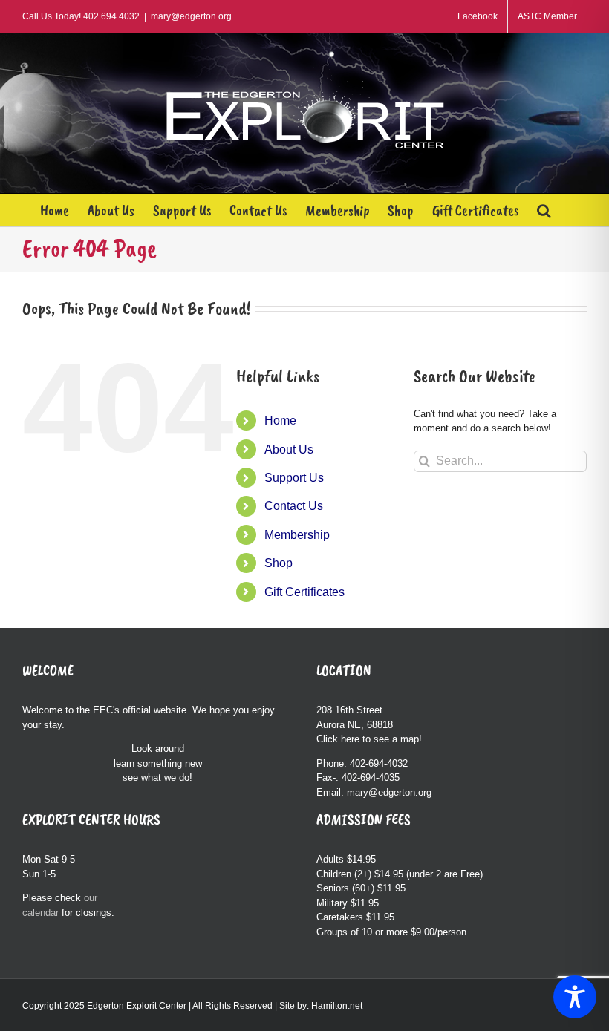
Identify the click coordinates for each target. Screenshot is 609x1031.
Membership (297, 534)
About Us (288, 449)
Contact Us (293, 506)
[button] (544, 210)
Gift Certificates (304, 592)
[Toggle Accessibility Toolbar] (575, 997)
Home (280, 420)
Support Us (294, 477)
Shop (278, 563)
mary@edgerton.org (191, 16)
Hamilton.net (336, 1006)
